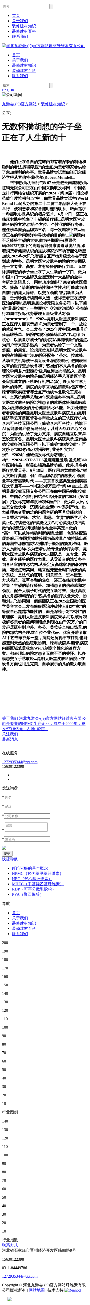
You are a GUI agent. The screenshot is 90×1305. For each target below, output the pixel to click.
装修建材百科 (24, 70)
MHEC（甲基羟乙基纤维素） (38, 884)
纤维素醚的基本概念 (30, 868)
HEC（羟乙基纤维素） (32, 879)
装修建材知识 (24, 65)
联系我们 (20, 76)
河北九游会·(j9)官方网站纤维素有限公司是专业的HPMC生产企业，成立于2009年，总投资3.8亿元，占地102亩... (44, 723)
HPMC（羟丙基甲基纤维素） (38, 873)
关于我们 (20, 60)
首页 (16, 55)
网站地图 (37, 1290)
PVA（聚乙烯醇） (28, 894)
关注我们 (10, 734)
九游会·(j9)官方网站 (19, 104)
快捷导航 (10, 859)
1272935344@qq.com (20, 762)
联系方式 (10, 1245)
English (8, 90)
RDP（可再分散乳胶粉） (34, 889)
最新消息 (10, 739)
